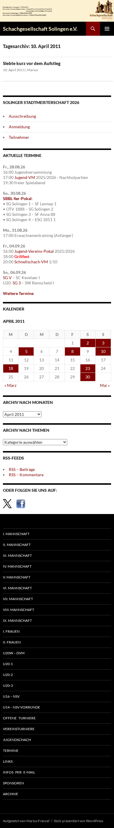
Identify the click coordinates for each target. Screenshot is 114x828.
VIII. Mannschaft (18, 609)
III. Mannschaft (17, 555)
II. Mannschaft (17, 544)
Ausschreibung (22, 116)
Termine (10, 750)
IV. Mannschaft (17, 566)
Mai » (105, 385)
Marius (32, 70)
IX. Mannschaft (17, 620)
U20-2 (8, 674)
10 (103, 351)
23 (87, 368)
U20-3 (8, 685)
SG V (7, 277)
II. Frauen (12, 642)
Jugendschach (17, 739)
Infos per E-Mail (19, 772)
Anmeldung (19, 126)
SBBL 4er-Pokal (17, 198)
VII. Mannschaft (18, 599)
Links (8, 761)
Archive (10, 794)
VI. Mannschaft (17, 588)
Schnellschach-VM (31, 261)
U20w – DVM (14, 653)
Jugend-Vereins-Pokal (34, 251)
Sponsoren (13, 783)
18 (10, 368)
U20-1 (8, 664)
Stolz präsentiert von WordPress (78, 821)
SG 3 (17, 282)
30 (87, 376)
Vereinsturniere (18, 729)
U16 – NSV (11, 696)
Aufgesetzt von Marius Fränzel (26, 821)
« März (10, 385)
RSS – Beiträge (22, 469)
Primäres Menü (107, 29)
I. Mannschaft (16, 534)
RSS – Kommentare (26, 474)
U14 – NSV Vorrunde (21, 707)
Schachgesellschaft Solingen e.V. (40, 28)
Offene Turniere (19, 718)
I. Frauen (11, 631)
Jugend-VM (24, 177)
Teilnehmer (19, 137)
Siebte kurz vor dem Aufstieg (32, 63)
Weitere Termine (18, 293)
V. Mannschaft (16, 577)
